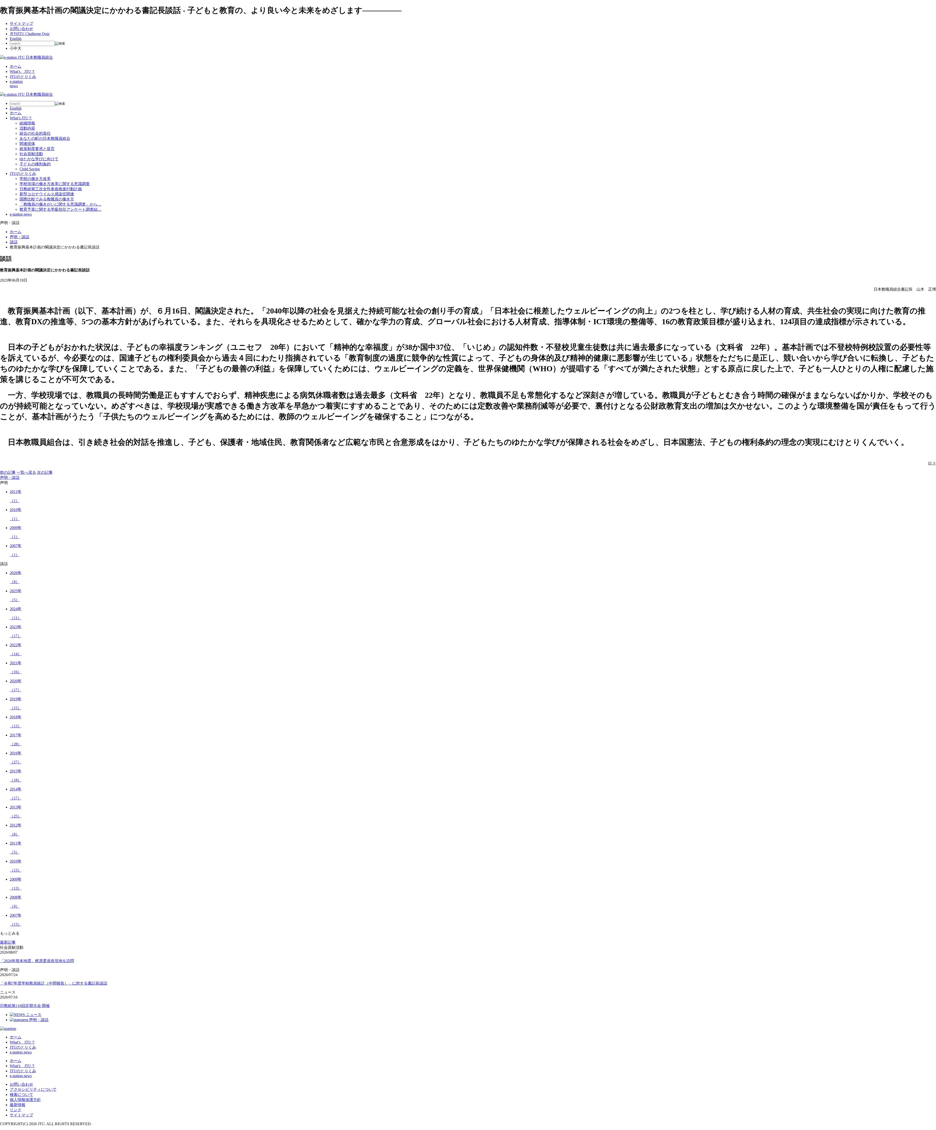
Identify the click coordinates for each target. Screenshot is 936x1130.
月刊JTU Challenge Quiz (29, 34)
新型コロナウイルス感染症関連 (47, 194)
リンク (15, 1110)
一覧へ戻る (26, 472)
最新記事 (8, 942)
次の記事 (45, 472)
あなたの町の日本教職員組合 (45, 138)
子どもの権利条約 (35, 164)
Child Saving (30, 169)
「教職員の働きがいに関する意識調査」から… (60, 204)
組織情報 (27, 123)
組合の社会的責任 (35, 133)
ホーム (15, 66)
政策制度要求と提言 (37, 149)
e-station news (21, 214)
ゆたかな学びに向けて (39, 159)
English (15, 39)
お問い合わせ (21, 29)
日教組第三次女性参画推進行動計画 (51, 189)
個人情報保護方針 (25, 1100)
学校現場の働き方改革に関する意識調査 (55, 184)
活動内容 (27, 128)
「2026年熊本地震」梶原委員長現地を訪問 (37, 961)
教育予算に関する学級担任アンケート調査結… (60, 209)
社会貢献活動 (31, 154)
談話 (14, 242)
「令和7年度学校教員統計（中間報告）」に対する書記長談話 (53, 983)
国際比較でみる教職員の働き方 (47, 199)
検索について (21, 1094)
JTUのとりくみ (23, 77)
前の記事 (8, 472)
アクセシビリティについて (33, 1089)
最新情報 (17, 1105)
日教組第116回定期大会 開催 (25, 1006)
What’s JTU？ (22, 71)
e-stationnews (16, 83)
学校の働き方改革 (35, 179)
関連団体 (27, 144)
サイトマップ (21, 23)
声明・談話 (19, 237)
